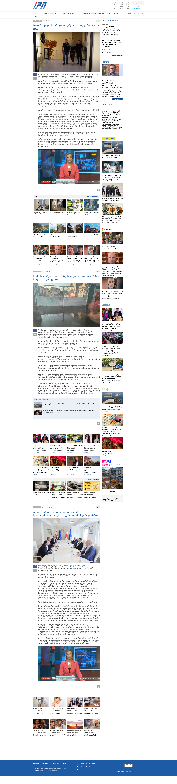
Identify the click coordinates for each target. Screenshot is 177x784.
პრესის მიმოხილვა (109, 104)
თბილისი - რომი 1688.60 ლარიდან (91, 235)
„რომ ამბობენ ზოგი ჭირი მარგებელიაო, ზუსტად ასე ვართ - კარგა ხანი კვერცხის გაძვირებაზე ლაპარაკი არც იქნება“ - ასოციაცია (41, 471)
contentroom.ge (37, 499)
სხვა (35, 16)
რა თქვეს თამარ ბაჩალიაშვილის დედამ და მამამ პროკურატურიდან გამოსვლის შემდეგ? (75, 259)
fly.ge (34, 242)
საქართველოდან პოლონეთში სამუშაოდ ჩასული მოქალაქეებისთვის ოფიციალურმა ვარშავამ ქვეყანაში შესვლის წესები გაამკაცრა (91, 472)
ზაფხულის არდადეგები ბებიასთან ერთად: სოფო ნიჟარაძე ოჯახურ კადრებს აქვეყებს (58, 733)
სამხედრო (101, 13)
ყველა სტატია (117, 99)
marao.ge (35, 737)
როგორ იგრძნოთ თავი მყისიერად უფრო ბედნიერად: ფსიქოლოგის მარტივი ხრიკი (75, 733)
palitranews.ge (70, 474)
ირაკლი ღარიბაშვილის (75, 566)
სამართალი (52, 13)
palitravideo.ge (37, 264)
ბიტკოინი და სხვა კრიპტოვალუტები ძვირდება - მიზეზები (56, 469)
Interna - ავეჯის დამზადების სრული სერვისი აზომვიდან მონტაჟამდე (41, 494)
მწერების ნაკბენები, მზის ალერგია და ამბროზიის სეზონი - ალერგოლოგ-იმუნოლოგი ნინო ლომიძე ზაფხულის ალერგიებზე (58, 496)
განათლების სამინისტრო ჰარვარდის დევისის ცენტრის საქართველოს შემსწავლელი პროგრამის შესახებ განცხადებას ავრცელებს (111, 30)
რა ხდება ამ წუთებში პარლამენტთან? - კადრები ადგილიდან (39, 258)
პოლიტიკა (43, 13)
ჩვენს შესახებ (45, 763)
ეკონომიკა (86, 13)
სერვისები (55, 763)
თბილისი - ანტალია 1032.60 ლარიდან (39, 235)
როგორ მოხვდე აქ (93, 196)
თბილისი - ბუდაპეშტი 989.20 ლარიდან (73, 235)
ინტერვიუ (105, 62)
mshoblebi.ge (70, 715)
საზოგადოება (62, 13)
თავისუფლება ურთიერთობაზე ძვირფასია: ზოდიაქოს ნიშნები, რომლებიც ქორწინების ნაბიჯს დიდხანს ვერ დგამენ (91, 735)
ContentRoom (95, 479)
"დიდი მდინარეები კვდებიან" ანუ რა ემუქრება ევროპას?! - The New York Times (112, 157)
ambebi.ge (36, 452)
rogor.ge (69, 737)
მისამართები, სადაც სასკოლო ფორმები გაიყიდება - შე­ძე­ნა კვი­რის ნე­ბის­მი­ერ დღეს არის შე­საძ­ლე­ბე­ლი (75, 712)
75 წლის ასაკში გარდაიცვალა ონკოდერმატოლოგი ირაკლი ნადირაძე (39, 711)
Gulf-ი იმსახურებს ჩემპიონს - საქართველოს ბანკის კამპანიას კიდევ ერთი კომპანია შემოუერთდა (112, 43)
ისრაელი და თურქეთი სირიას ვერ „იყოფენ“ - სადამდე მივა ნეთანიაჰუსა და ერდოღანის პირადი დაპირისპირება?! (111, 219)
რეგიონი (78, 13)
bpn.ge (114, 2)
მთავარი (35, 13)
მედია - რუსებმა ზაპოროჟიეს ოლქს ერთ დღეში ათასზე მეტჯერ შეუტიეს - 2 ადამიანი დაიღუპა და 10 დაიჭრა (71, 403)
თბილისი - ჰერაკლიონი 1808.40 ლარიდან (57, 235)
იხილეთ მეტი (65, 418)
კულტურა (109, 13)
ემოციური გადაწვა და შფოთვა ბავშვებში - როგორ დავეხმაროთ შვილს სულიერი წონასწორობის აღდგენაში (56, 713)
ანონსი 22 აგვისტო (108, 52)
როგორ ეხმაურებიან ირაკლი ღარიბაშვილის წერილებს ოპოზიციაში (74, 469)
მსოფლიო (71, 13)
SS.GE (36, 196)
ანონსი (116, 13)
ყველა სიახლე (117, 55)
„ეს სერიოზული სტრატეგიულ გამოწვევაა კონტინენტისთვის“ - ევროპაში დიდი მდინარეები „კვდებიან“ (112, 408)
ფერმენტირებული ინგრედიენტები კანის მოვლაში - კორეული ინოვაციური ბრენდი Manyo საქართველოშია (91, 496)
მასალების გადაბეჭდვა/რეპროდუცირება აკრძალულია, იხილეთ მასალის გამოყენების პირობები (49, 769)
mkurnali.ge (36, 715)
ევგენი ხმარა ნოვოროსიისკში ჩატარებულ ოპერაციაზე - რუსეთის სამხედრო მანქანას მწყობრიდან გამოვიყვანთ (68, 411)
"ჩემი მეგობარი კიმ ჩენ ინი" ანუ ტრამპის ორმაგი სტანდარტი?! (112, 199)
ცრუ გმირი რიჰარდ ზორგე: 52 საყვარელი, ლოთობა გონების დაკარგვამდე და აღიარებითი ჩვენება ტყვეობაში (111, 178)
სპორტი (93, 13)
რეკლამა (63, 763)
